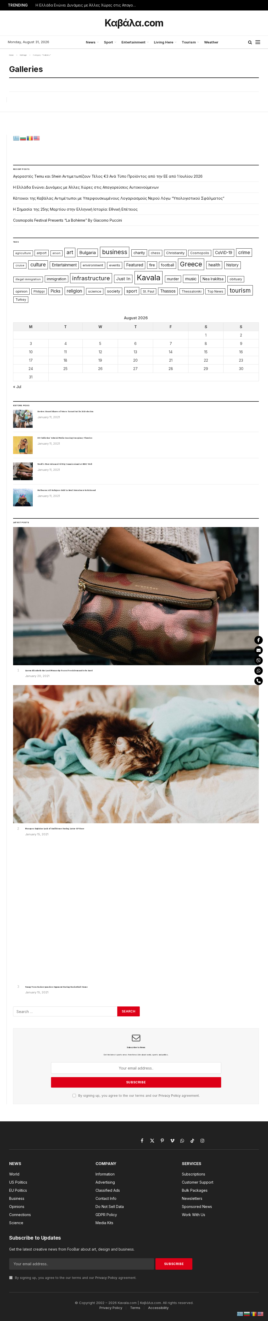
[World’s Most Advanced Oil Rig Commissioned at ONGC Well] (23, 471)
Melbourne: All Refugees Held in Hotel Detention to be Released (66, 490)
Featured (134, 264)
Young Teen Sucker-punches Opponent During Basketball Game (56, 987)
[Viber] (258, 660)
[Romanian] (30, 137)
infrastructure (91, 278)
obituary (236, 279)
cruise (19, 265)
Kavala (148, 277)
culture (38, 265)
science (94, 291)
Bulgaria (87, 252)
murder (173, 279)
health (214, 264)
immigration (56, 279)
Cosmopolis (199, 253)
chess (155, 253)
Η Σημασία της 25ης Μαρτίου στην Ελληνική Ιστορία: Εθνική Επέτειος (75, 209)
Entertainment (133, 42)
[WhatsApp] (258, 671)
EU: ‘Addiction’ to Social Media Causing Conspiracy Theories (64, 438)
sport (131, 291)
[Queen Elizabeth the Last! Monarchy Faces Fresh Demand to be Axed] (136, 596)
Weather (211, 42)
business (114, 252)
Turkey (20, 299)
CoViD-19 (223, 252)
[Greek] (16, 137)
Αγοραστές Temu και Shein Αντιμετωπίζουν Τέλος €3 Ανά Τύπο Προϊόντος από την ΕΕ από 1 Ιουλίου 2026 (108, 176)
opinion (21, 291)
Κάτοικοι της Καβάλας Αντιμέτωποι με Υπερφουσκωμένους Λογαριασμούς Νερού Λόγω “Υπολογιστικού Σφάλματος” (118, 198)
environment (93, 265)
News (91, 42)
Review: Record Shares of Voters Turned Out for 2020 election (65, 411)
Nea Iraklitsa (213, 279)
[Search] (250, 42)
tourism (240, 290)
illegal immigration (28, 279)
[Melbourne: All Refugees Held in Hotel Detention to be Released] (23, 497)
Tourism (189, 42)
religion (74, 291)
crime (244, 252)
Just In (123, 278)
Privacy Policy (170, 1096)
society (113, 291)
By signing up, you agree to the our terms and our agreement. (138, 1096)
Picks (55, 291)
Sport (108, 42)
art (69, 252)
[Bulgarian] (23, 137)
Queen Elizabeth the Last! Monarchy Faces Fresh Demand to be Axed (59, 670)
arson (56, 253)
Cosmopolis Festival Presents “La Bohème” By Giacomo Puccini (67, 220)
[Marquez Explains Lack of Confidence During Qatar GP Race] (136, 754)
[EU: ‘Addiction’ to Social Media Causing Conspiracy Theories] (23, 445)
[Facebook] (258, 640)
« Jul (17, 386)
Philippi (39, 291)
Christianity (175, 253)
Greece (191, 264)
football (167, 265)
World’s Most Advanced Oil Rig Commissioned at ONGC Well (64, 464)
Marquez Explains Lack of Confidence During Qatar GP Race (54, 828)
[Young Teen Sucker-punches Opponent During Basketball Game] (136, 912)
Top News (215, 291)
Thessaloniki (192, 291)
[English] (37, 137)
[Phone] (258, 681)
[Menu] (257, 42)
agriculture (23, 253)
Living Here (163, 42)
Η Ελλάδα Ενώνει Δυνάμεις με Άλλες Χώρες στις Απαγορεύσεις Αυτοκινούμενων (88, 5)
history (232, 264)
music (191, 278)
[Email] (258, 650)
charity (139, 253)
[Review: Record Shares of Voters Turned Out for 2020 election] (23, 419)
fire (152, 265)
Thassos (168, 291)
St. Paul (148, 291)
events (114, 265)
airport (42, 253)
